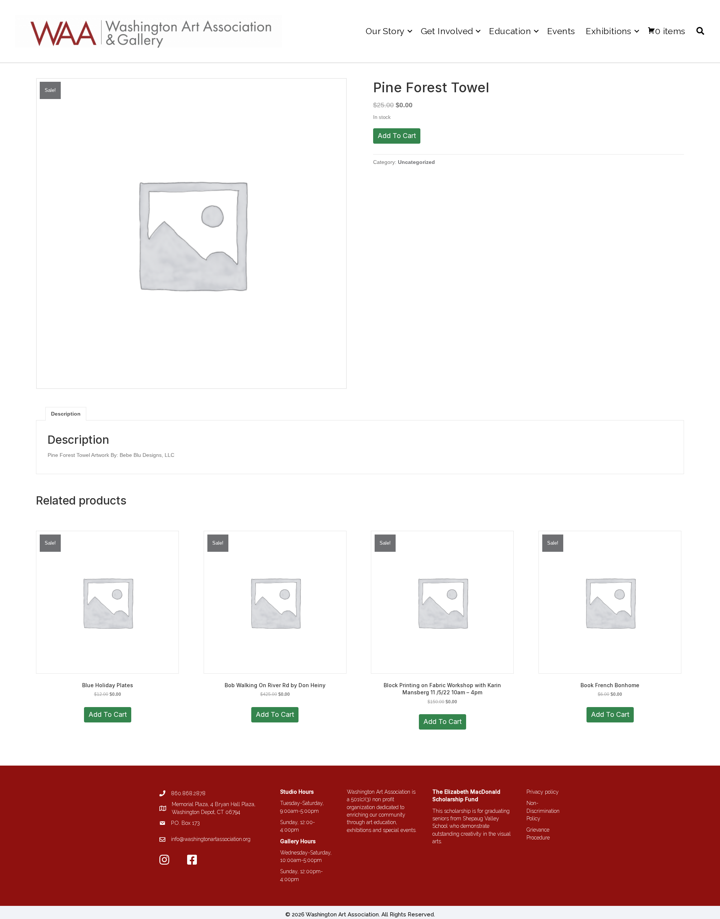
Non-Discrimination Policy (543, 810)
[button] (410, 31)
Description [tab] (66, 414)
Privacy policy (542, 792)
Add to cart (397, 136)
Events (561, 31)
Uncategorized (416, 162)
